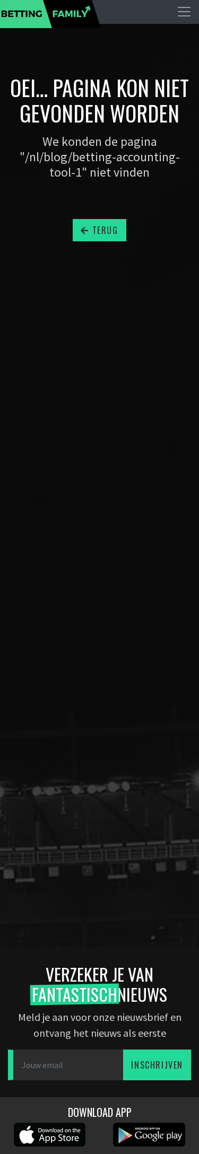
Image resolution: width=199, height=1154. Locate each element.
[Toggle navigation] (184, 11)
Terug (103, 230)
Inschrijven (157, 1065)
